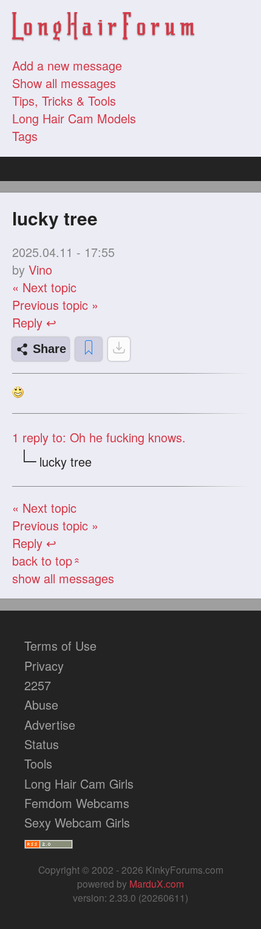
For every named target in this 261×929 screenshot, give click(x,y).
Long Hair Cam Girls (79, 783)
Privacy (44, 665)
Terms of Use (60, 645)
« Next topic (44, 287)
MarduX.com (156, 884)
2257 (37, 685)
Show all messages (64, 83)
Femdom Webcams (76, 803)
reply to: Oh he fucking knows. (99, 437)
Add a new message (67, 65)
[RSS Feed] (48, 842)
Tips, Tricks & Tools (64, 100)
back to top (47, 560)
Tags (25, 136)
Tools (38, 763)
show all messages (63, 578)
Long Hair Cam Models (74, 118)
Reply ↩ (34, 322)
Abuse (41, 704)
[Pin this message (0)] (88, 349)
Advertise (49, 724)
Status (41, 744)
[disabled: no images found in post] (119, 349)
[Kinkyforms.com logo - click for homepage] (103, 28)
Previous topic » (55, 305)
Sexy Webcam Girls (77, 822)
